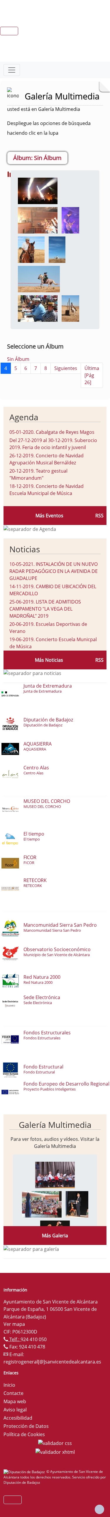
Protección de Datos (26, 1426)
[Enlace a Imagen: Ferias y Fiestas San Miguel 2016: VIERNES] (55, 1174)
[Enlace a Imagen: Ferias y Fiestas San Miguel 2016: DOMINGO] (37, 190)
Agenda (23, 417)
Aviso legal (15, 1409)
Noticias (24, 549)
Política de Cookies (24, 1434)
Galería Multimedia (55, 1124)
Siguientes (65, 368)
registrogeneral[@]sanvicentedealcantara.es (52, 1361)
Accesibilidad (18, 1418)
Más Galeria (55, 1235)
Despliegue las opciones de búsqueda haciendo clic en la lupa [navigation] (49, 128)
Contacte (13, 1393)
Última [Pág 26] (91, 375)
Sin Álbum (18, 359)
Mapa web (15, 1401)
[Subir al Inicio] (99, 1509)
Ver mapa (14, 1324)
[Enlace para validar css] (55, 1442)
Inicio (9, 1385)
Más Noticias (49, 660)
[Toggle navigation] (12, 70)
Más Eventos (49, 515)
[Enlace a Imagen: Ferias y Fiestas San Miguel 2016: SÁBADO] (31, 249)
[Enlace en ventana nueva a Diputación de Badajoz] (25, 1471)
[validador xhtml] (55, 1451)
